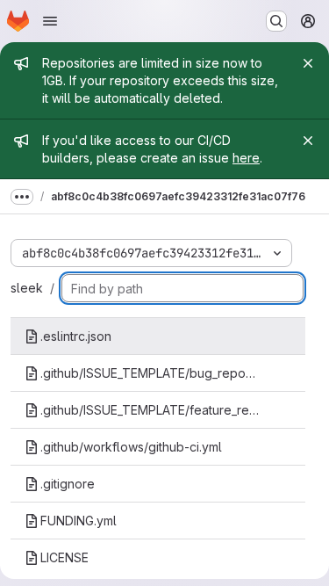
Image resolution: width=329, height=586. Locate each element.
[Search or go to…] (276, 21)
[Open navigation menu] (50, 21)
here (246, 157)
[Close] (307, 63)
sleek (27, 287)
